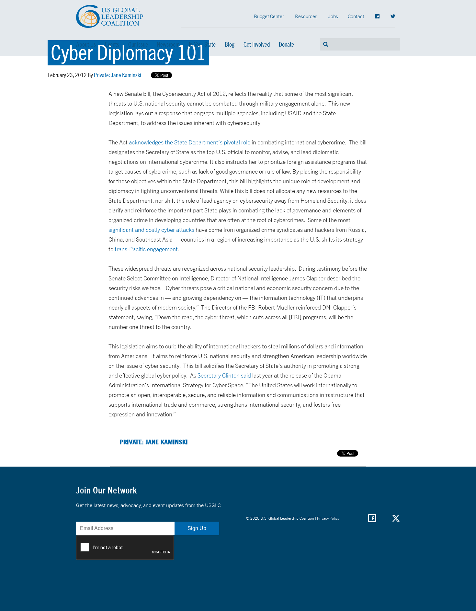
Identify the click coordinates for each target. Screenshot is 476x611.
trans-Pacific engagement (146, 249)
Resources (306, 16)
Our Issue (138, 44)
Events (112, 44)
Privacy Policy (328, 518)
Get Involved (257, 44)
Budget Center (269, 16)
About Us (86, 44)
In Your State (202, 44)
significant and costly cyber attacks (151, 229)
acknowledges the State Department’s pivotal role (189, 142)
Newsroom (168, 44)
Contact (356, 16)
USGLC (109, 16)
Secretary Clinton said (224, 375)
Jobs (333, 16)
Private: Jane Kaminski (117, 75)
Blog (229, 44)
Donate (286, 44)
